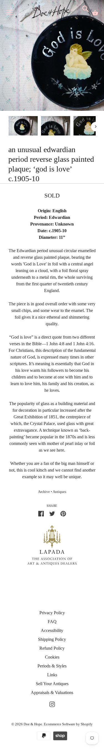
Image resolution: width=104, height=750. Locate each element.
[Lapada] (52, 544)
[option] (23, 127)
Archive (44, 492)
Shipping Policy (52, 639)
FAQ (52, 621)
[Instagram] (52, 703)
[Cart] (95, 12)
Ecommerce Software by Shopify (68, 724)
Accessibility (52, 630)
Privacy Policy (52, 612)
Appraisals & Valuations (52, 692)
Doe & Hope (33, 724)
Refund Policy (52, 648)
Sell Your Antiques (52, 683)
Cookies (52, 657)
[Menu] (10, 14)
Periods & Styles (52, 666)
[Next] (96, 127)
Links (52, 674)
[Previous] (8, 127)
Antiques (59, 492)
